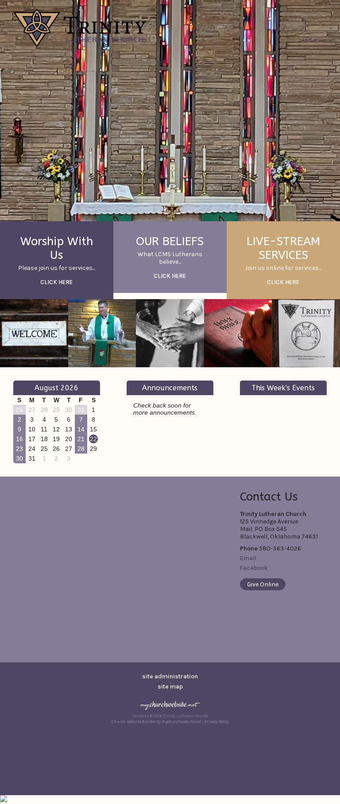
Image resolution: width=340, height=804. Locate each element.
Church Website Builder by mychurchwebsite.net (156, 721)
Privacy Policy (217, 721)
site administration (170, 676)
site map (170, 686)
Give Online (262, 584)
